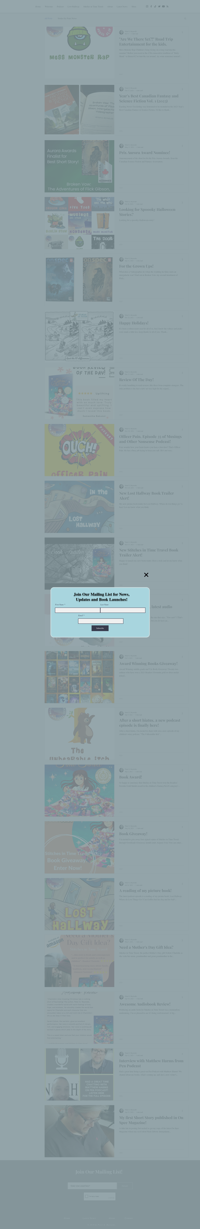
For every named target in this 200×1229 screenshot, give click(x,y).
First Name (59, 605)
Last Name (104, 605)
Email (80, 615)
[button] (146, 575)
